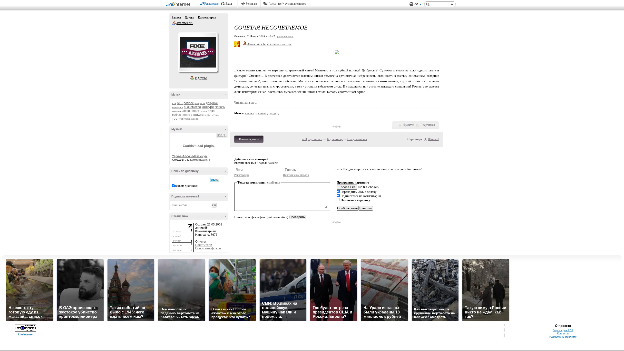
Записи (176, 17)
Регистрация (211, 3)
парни (203, 111)
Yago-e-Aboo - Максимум (189, 156)
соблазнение (181, 115)
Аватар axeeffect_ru (197, 52)
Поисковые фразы (208, 248)
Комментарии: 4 (200, 159)
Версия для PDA (563, 330)
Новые (433, 139)
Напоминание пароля (296, 175)
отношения (191, 111)
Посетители (203, 245)
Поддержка (411, 4)
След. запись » (357, 139)
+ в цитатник (285, 36)
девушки (212, 103)
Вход (228, 3)
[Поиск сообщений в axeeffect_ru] (214, 180)
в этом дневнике (186, 186)
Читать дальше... (245, 102)
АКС (180, 103)
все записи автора (279, 44)
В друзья (201, 78)
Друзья (189, 17)
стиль (215, 115)
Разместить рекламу (562, 336)
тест (175, 118)
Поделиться (427, 125)
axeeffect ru (174, 23)
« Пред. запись (312, 139)
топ (181, 118)
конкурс (208, 107)
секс (211, 111)
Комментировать (249, 139)
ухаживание (191, 118)
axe (174, 103)
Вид (418, 5)
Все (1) (221, 135)
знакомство (192, 107)
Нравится (408, 125)
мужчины (177, 111)
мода (273, 113)
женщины (177, 107)
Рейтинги (251, 3)
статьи (196, 115)
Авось (272, 3)
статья (206, 115)
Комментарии (207, 17)
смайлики (273, 182)
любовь (219, 107)
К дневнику (335, 139)
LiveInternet (179, 4)
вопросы (200, 103)
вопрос (189, 103)
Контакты (563, 333)
